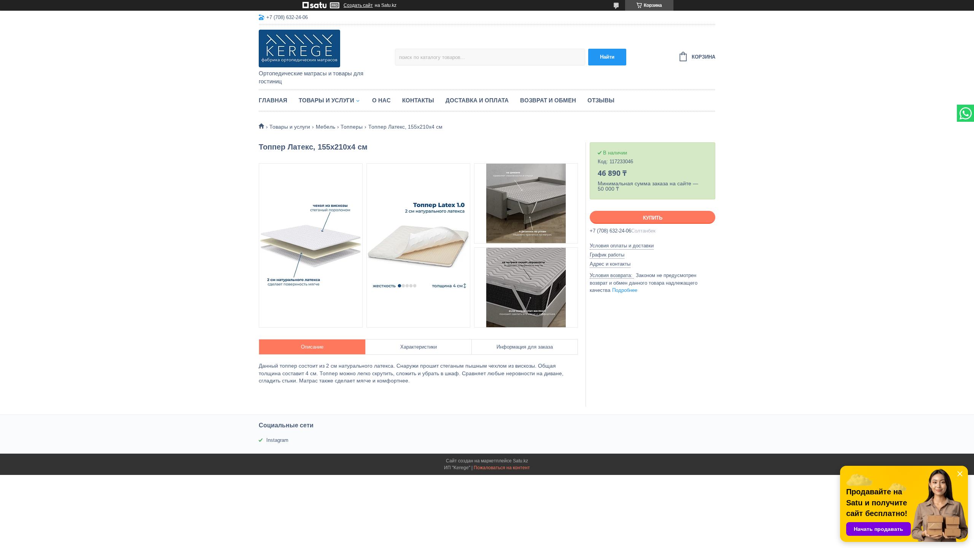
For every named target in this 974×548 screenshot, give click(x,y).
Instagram (277, 440)
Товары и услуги (326, 100)
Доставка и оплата (477, 100)
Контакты (418, 100)
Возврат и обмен (548, 100)
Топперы (352, 127)
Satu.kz (520, 461)
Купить (652, 218)
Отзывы (600, 100)
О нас (381, 100)
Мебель (325, 127)
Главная (273, 100)
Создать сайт (358, 5)
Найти (607, 57)
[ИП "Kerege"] (325, 48)
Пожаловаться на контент (502, 467)
